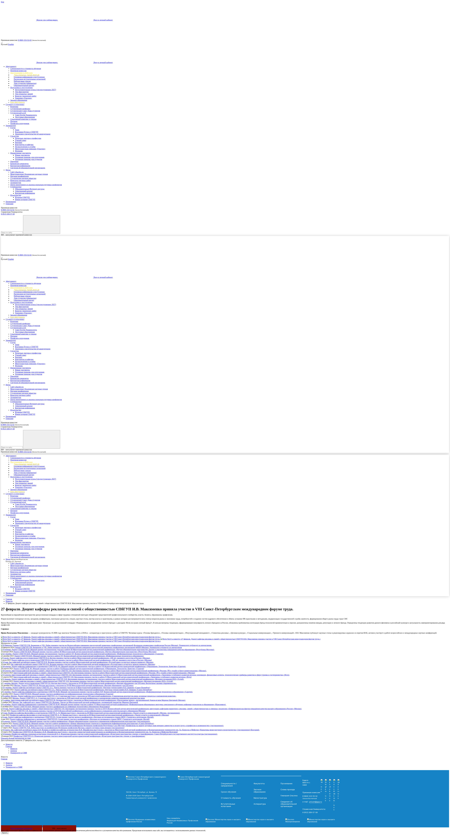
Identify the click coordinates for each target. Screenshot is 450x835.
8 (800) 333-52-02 (25, 40)
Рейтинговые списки (22, 81)
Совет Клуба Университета (26, 115)
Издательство (15, 195)
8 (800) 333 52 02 (7, 210)
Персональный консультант (22, 828)
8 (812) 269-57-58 (8, 214)
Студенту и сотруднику (15, 104)
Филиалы (19, 151)
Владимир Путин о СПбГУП (26, 132)
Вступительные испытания (228, 805)
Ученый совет (20, 140)
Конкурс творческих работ (25, 96)
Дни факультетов (22, 92)
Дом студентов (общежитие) (25, 83)
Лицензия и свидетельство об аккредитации (32, 134)
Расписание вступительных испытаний (29, 79)
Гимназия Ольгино (289, 795)
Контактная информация (20, 166)
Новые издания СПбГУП (25, 200)
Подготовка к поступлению (21, 88)
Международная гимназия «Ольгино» (30, 149)
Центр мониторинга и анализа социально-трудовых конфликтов (36, 185)
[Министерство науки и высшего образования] (242, 820)
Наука (8, 170)
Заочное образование (18, 100)
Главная (9, 599)
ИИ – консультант (59, 828)
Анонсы (13, 751)
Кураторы (14, 107)
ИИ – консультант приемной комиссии (16, 235)
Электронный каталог (24, 191)
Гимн (17, 130)
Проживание (11, 202)
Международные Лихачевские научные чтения (29, 174)
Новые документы (22, 155)
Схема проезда (288, 789)
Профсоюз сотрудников (19, 123)
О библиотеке (15, 187)
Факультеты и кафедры (24, 145)
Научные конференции (19, 176)
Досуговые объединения (25, 117)
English (11, 44)
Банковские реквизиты (19, 164)
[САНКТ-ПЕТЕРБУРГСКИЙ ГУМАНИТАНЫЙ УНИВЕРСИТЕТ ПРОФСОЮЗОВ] (173, 778)
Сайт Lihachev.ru (17, 172)
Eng (2, 2)
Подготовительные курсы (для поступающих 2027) (35, 90)
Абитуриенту (11, 66)
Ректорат (18, 142)
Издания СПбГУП (22, 197)
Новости (9, 601)
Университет (11, 126)
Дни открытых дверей (24, 94)
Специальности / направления (229, 784)
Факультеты (259, 783)
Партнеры (14, 161)
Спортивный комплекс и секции (23, 119)
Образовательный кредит (24, 85)
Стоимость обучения (231, 798)
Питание (13, 121)
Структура (14, 136)
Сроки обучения (228, 792)
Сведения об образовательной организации (27, 168)
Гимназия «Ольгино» (23, 98)
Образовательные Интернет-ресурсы (29, 189)
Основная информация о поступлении (29, 77)
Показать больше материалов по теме (16, 738)
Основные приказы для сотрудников (29, 157)
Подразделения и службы (25, 147)
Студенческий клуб (18, 113)
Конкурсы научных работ (20, 181)
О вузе (12, 128)
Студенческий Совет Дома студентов (25, 111)
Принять (5, 833)
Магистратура (260, 798)
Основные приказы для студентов (28, 159)
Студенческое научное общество (23, 178)
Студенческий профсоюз (20, 109)
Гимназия (9, 204)
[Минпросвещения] (312, 820)
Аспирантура (15, 183)
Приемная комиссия (18, 71)
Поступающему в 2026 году (21, 73)
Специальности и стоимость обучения (25, 69)
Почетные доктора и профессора (28, 138)
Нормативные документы (20, 153)
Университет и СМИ (18, 753)
